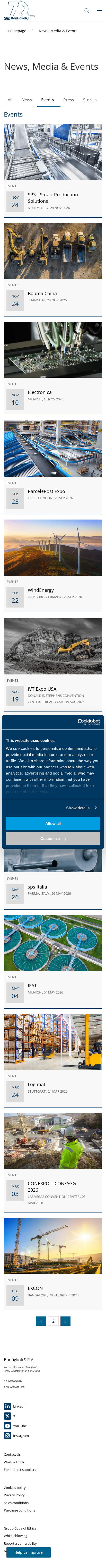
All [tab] (10, 100)
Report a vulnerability (20, 1543)
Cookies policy (15, 1487)
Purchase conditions (19, 1510)
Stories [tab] (90, 100)
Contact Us (12, 1454)
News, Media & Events (58, 30)
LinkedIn (19, 1406)
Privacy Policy (14, 1495)
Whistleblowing (15, 1535)
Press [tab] (68, 100)
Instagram (20, 1435)
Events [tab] (47, 100)
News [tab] (27, 100)
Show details (78, 808)
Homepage (17, 30)
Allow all (53, 823)
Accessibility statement (21, 1551)
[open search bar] (86, 10)
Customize (50, 838)
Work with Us (14, 1462)
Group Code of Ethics (20, 1528)
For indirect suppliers (20, 1469)
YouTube (19, 1426)
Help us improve (28, 1552)
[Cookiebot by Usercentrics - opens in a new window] (77, 722)
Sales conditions (16, 1502)
